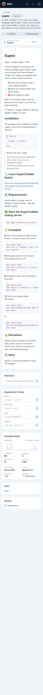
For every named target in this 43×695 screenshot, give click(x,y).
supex (5, 16)
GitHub (6, 491)
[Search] (33, 4)
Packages (7, 12)
